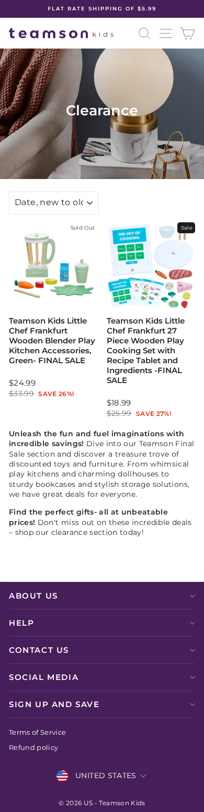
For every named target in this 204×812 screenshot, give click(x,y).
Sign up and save (54, 704)
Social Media (43, 677)
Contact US (39, 650)
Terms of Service (37, 732)
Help (21, 623)
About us (33, 596)
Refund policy (34, 747)
